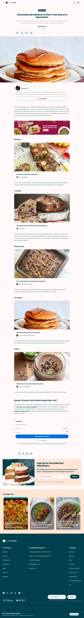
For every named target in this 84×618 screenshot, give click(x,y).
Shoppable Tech (34, 564)
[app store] (21, 600)
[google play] (8, 600)
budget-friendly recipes (21, 411)
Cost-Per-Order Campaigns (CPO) (40, 556)
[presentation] (80, 513)
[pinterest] (8, 593)
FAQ (70, 585)
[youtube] (4, 593)
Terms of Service (74, 568)
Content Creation (34, 560)
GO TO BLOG (43, 99)
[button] (4, 3)
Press (70, 560)
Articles (5, 556)
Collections (6, 560)
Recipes (5, 552)
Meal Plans (6, 564)
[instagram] (11, 593)
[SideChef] (9, 542)
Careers (71, 556)
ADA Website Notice (75, 581)
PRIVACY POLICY (59, 481)
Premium (5, 577)
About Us (72, 552)
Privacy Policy (73, 572)
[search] (74, 2)
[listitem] (15, 513)
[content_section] (42, 128)
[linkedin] (19, 593)
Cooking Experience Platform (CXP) (40, 552)
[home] (11, 3)
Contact (71, 564)
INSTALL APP (74, 614)
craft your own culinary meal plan (26, 407)
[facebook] (15, 593)
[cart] (78, 2)
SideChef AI (32, 568)
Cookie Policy (73, 577)
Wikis (4, 568)
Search (5, 572)
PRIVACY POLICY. (76, 601)
